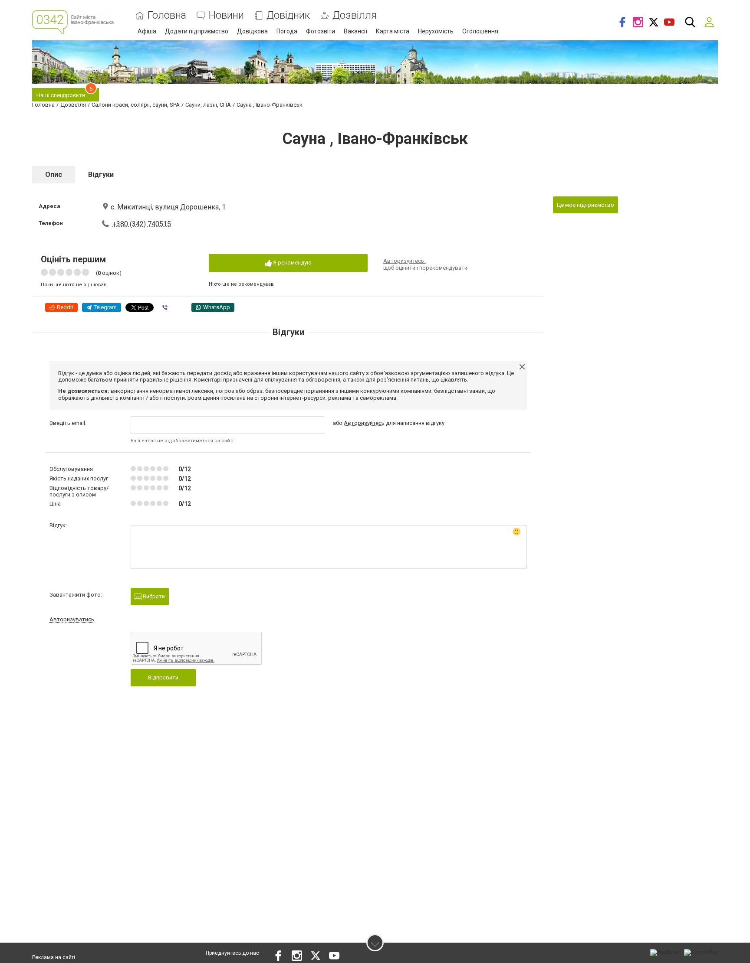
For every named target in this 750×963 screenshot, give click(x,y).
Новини (226, 15)
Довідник (288, 15)
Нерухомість (436, 31)
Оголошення (480, 31)
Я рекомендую (292, 262)
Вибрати (153, 596)
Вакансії (355, 31)
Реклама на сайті (53, 957)
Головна (167, 15)
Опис (53, 174)
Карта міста (392, 31)
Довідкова (252, 31)
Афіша (147, 31)
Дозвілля (354, 15)
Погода (286, 31)
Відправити (163, 677)
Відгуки (101, 174)
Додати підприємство (196, 31)
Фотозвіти (320, 31)
